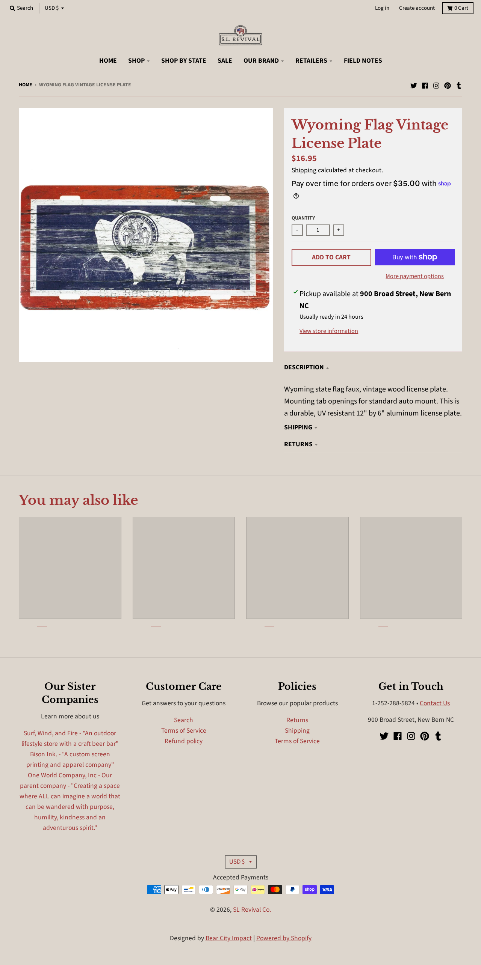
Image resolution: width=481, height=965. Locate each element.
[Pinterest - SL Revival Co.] (447, 84)
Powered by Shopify (284, 938)
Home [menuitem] (108, 60)
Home (25, 85)
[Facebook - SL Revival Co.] (425, 84)
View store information (328, 331)
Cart (461, 8)
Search (183, 720)
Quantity (303, 218)
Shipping (304, 170)
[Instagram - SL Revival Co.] (436, 84)
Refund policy (184, 741)
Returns (298, 444)
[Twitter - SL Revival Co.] (413, 84)
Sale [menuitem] (225, 60)
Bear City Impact (229, 938)
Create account (417, 8)
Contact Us (435, 703)
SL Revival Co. (252, 909)
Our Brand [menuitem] (261, 60)
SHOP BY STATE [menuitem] (183, 60)
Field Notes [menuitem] (363, 60)
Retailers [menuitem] (311, 60)
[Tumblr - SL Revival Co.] (458, 84)
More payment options (415, 276)
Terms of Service (183, 730)
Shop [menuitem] (136, 60)
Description (304, 367)
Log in (382, 8)
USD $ (52, 8)
